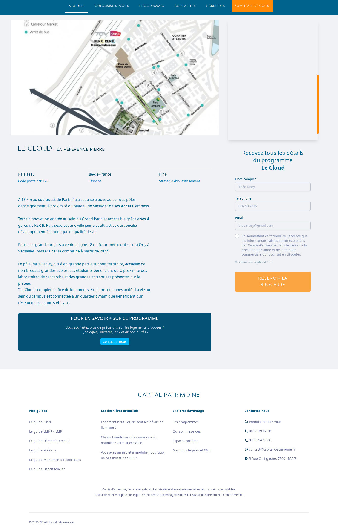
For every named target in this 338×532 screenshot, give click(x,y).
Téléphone (243, 198)
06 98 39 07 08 (260, 431)
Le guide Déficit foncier (47, 469)
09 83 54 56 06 (260, 440)
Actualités (185, 6)
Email (239, 217)
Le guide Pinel (40, 422)
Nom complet (245, 179)
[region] (273, 80)
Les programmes (186, 422)
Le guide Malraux (42, 450)
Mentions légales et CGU (192, 450)
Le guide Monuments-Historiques (55, 459)
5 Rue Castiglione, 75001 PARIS (273, 458)
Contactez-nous (252, 6)
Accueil (76, 6)
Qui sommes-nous (112, 6)
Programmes (151, 6)
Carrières (215, 6)
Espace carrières (185, 441)
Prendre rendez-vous (265, 421)
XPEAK (43, 522)
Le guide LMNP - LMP (45, 431)
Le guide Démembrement (49, 441)
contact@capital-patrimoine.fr (272, 449)
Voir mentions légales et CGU (254, 262)
